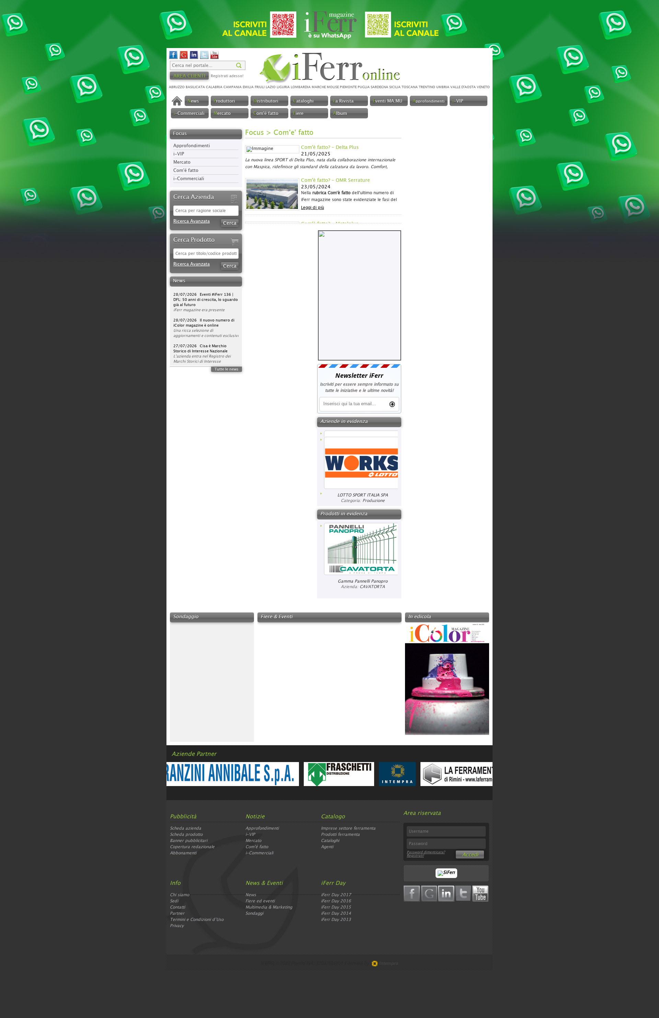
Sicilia (395, 87)
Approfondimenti (191, 146)
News (250, 895)
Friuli (260, 87)
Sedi (174, 901)
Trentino (427, 87)
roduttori (224, 101)
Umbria (442, 87)
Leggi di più (312, 208)
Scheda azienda (185, 828)
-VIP (457, 101)
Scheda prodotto (186, 834)
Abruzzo (177, 87)
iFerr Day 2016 (336, 901)
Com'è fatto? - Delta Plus (330, 147)
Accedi (470, 854)
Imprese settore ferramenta (348, 828)
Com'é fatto (185, 170)
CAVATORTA (372, 587)
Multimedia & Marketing (268, 907)
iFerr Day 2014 (336, 913)
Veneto (483, 87)
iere (298, 114)
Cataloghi (330, 841)
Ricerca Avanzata (191, 221)
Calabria (214, 87)
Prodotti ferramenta (340, 834)
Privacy (177, 926)
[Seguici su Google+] (183, 58)
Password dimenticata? (426, 852)
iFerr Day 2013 (336, 919)
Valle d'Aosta (463, 87)
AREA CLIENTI (189, 76)
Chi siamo (179, 895)
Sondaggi (254, 913)
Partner (177, 913)
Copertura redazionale (192, 847)
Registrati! (415, 855)
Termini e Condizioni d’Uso (196, 919)
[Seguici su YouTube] (214, 58)
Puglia (364, 87)
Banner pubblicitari (188, 841)
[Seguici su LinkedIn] (193, 58)
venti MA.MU (387, 101)
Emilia (248, 87)
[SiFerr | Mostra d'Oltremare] (446, 872)
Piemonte (348, 87)
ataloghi (303, 101)
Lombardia (301, 87)
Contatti (177, 907)
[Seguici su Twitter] (204, 58)
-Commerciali (189, 114)
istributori (265, 101)
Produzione (373, 494)
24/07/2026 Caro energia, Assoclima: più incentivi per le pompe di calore (200, 358)
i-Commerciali (188, 179)
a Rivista (343, 101)
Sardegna (379, 87)
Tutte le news (227, 369)
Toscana (410, 87)
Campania (232, 87)
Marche (319, 87)
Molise (333, 87)
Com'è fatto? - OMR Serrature (335, 180)
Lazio (271, 87)
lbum (340, 114)
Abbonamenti (183, 853)
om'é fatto (265, 114)
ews (193, 101)
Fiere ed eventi (260, 901)
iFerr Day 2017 (336, 895)
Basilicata (195, 87)
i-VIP (178, 154)
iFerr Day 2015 (336, 907)
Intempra (388, 963)
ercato (222, 114)
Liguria (283, 87)
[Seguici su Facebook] (173, 58)
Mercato (181, 162)
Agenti (327, 847)
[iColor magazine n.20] (447, 734)
